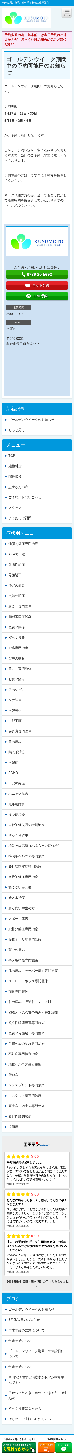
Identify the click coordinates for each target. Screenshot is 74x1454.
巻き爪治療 (16, 897)
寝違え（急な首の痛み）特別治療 (33, 1012)
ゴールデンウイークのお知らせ (31, 419)
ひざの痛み (16, 585)
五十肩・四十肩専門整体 (26, 1106)
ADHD (13, 773)
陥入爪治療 (16, 752)
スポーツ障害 (18, 918)
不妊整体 (15, 710)
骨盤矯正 (15, 575)
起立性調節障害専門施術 (26, 1023)
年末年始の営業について (26, 1330)
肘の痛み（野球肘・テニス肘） (31, 1002)
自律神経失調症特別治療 (26, 825)
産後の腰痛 (16, 627)
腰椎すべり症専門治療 (24, 939)
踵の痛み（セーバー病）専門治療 (33, 970)
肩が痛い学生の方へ (23, 908)
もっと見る (16, 430)
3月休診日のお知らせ (24, 1319)
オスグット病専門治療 (24, 1095)
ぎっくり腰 (16, 637)
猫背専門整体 (18, 991)
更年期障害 (16, 804)
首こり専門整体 (19, 668)
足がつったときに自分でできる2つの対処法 (37, 1395)
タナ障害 (15, 700)
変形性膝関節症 (19, 1116)
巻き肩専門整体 (19, 731)
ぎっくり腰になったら (24, 1408)
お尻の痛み (16, 679)
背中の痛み (16, 658)
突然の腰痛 (16, 596)
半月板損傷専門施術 (23, 960)
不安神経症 (16, 783)
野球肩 (13, 1075)
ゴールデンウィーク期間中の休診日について (36, 1353)
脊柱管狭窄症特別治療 (24, 866)
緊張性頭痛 (16, 564)
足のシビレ (16, 689)
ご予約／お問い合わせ (24, 497)
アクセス (15, 507)
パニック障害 (18, 793)
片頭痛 (13, 1126)
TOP (11, 455)
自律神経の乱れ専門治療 (26, 1043)
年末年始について (21, 1340)
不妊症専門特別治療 (23, 1054)
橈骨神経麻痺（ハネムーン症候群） (34, 845)
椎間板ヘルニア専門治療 (26, 856)
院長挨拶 (15, 476)
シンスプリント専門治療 (26, 1085)
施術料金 (15, 466)
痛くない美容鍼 (19, 887)
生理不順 (15, 720)
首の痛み (15, 741)
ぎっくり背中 (18, 835)
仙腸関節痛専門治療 (23, 544)
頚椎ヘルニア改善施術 (24, 1064)
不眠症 (13, 762)
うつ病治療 (16, 814)
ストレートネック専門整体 (28, 981)
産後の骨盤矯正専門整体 (26, 1033)
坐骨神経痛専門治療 (23, 877)
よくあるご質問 (19, 518)
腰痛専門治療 (18, 648)
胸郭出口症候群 (19, 616)
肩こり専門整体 (19, 606)
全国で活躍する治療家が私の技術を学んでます (36, 1379)
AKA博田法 (16, 554)
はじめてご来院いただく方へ (29, 1419)
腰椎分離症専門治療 (23, 929)
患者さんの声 (18, 487)
